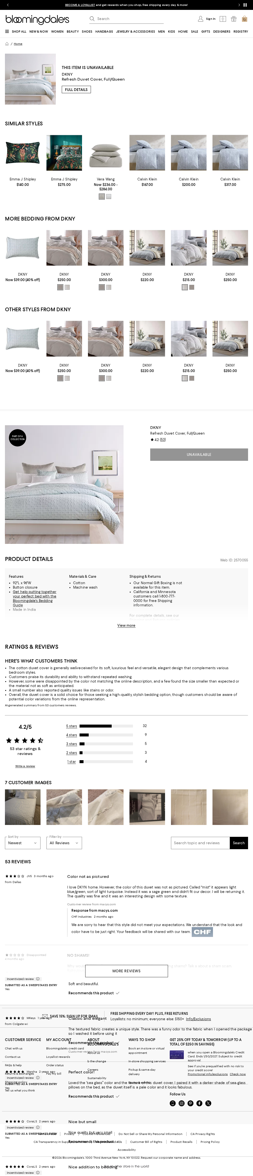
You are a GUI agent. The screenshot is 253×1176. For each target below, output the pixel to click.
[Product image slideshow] (64, 484)
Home (18, 43)
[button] (64, 484)
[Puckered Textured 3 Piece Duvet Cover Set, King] (106, 153)
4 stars (71, 735)
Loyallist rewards (58, 1057)
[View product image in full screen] (12, 537)
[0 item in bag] (244, 19)
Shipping (136, 620)
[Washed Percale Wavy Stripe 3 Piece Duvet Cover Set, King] (189, 153)
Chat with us (13, 1048)
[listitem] (126, 5)
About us (93, 1053)
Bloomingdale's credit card (65, 1048)
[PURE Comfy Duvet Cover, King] (189, 248)
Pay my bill (53, 1073)
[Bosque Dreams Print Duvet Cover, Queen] (64, 153)
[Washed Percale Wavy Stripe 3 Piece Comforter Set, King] (230, 153)
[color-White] (108, 196)
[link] (23, 182)
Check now (238, 1074)
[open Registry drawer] (233, 19)
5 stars (71, 726)
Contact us (13, 1057)
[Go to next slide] (239, 5)
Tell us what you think (20, 1090)
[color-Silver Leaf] (101, 196)
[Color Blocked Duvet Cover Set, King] (230, 248)
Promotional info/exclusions (208, 1074)
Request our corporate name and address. (171, 1157)
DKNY (67, 74)
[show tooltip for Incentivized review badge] (37, 979)
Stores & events (139, 1082)
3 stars (71, 744)
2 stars (71, 753)
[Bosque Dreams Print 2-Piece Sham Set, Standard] (23, 153)
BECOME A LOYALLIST (80, 5)
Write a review (25, 766)
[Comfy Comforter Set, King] (106, 248)
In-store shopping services (147, 1061)
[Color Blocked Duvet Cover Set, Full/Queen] (147, 248)
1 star (71, 762)
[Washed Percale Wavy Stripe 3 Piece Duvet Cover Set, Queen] (147, 153)
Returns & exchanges (19, 1073)
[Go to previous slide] (8, 5)
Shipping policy (16, 1082)
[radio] (102, 196)
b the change (96, 1061)
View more (126, 625)
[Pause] (245, 5)
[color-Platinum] (60, 287)
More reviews (126, 971)
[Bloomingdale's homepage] (7, 44)
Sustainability (96, 1078)
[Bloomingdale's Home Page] (37, 20)
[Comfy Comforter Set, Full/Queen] (64, 248)
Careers (93, 1069)
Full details (76, 90)
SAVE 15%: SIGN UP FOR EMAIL (74, 1016)
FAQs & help (13, 1065)
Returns (159, 620)
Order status (55, 1065)
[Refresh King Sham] (23, 248)
